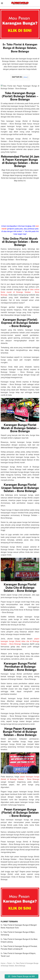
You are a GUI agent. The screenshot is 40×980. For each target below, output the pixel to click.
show (25, 77)
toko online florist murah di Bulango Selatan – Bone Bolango (20, 292)
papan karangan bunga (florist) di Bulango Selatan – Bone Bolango (20, 777)
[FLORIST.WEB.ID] (20, 3)
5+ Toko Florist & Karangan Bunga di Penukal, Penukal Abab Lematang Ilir (19, 947)
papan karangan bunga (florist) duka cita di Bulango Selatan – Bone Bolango (20, 641)
